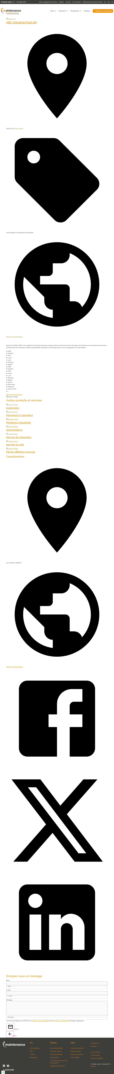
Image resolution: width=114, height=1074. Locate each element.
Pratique (87, 11)
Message (9, 1000)
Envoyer (14, 1029)
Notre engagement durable (48, 2)
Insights (61, 2)
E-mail (8, 990)
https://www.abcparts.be (14, 337)
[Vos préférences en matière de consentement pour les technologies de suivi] (3, 1072)
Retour (13, 1036)
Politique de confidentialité (40, 1021)
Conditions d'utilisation (61, 1021)
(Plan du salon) (18, 128)
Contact (68, 2)
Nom (8, 980)
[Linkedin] (4, 1066)
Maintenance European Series (92, 2)
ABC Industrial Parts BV (21, 22)
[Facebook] (8, 1066)
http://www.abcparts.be (14, 394)
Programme (74, 11)
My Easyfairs (76, 2)
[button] (103, 11)
